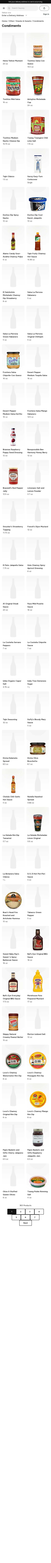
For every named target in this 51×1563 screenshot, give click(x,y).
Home (4, 21)
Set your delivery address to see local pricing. (26, 2)
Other (11, 21)
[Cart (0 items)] (44, 8)
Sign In (46, 14)
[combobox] (24, 8)
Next (25, 1223)
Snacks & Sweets (23, 21)
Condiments (38, 21)
